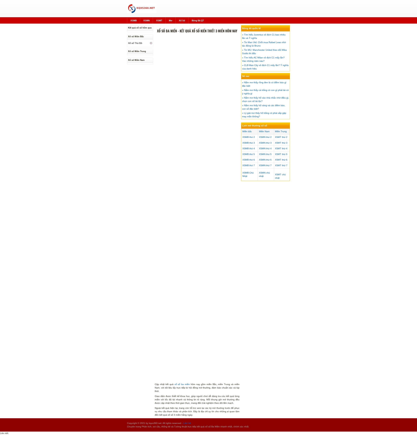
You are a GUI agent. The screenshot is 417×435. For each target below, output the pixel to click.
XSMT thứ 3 (281, 142)
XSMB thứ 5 (248, 154)
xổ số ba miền (182, 384)
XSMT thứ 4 (281, 148)
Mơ (170, 20)
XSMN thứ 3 (265, 142)
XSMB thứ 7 (248, 165)
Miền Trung (281, 131)
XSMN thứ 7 (265, 165)
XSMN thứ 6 (265, 159)
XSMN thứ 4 (265, 148)
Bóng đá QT (198, 20)
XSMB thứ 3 (248, 142)
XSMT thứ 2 (281, 137)
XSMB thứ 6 (248, 159)
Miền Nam (264, 131)
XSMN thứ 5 (265, 154)
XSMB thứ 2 (248, 137)
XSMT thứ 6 (281, 159)
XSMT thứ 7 (281, 165)
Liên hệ (187, 423)
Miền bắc (247, 131)
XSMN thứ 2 (265, 137)
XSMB (133, 20)
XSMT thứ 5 (281, 154)
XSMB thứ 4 (248, 148)
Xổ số (182, 20)
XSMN (146, 20)
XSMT (159, 20)
